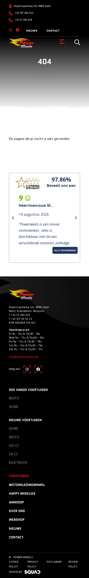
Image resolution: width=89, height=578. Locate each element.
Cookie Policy (13, 564)
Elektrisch (18, 463)
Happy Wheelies (22, 493)
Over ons (17, 511)
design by (15, 572)
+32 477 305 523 (24, 13)
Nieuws (31, 31)
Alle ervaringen (24, 256)
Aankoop (16, 502)
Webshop (16, 519)
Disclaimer (54, 562)
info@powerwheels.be (24, 356)
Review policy (73, 564)
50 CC (13, 454)
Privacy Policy (32, 564)
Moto (14, 398)
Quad (13, 407)
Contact (53, 31)
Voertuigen (19, 476)
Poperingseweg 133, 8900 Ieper (32, 6)
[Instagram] (10, 30)
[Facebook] (17, 30)
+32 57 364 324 (23, 20)
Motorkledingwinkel (27, 485)
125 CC (14, 446)
